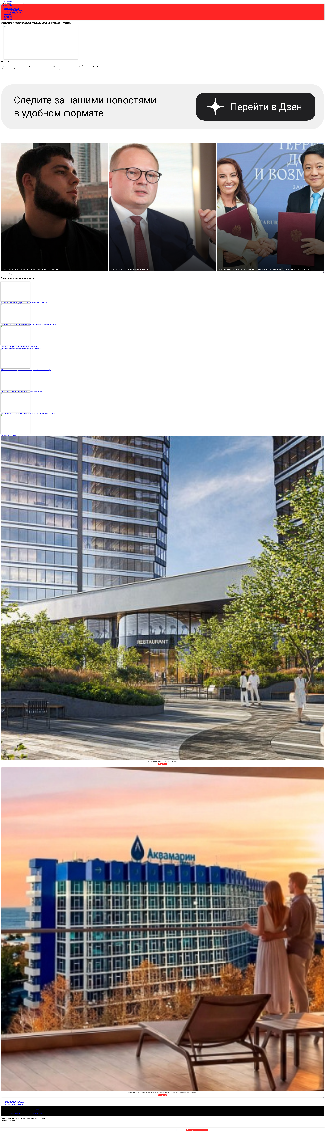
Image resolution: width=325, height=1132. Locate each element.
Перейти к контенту (6, 1)
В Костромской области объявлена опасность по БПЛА (19, 346)
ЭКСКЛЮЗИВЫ (8, 15)
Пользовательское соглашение (14, 1103)
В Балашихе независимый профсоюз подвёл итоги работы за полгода (24, 303)
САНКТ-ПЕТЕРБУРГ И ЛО (14, 13)
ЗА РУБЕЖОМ (8, 17)
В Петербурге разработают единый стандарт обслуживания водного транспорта (28, 324)
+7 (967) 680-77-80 (37, 1113)
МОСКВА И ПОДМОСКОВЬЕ (15, 11)
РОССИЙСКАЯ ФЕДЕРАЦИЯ (11, 9)
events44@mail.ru (15, 1113)
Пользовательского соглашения (160, 1130)
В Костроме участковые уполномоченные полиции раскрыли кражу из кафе (26, 370)
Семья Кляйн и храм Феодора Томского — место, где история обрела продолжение (28, 413)
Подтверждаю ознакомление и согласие (197, 1130)
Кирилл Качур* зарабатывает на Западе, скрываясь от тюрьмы (22, 392)
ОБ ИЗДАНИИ (8, 19)
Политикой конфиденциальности (177, 1130)
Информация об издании (12, 1101)
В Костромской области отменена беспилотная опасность (21, 348)
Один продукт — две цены (9, 435)
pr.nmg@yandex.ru (38, 1109)
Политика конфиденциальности (14, 1104)
